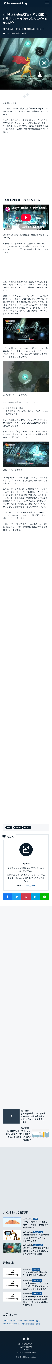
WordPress (8, 1323)
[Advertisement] (26, 164)
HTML (9, 1320)
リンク (26, 1349)
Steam (18, 827)
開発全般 (26, 1323)
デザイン (17, 1323)
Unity (25, 1320)
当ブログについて (26, 1343)
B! (35, 896)
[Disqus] (26, 946)
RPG (9, 827)
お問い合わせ (26, 1346)
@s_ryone (30, 885)
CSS (4, 1320)
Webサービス (34, 1320)
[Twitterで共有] (16, 896)
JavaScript (17, 1320)
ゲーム (27, 827)
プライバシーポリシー (26, 1352)
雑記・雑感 (21, 33)
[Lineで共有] (44, 896)
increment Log (30, 1357)
